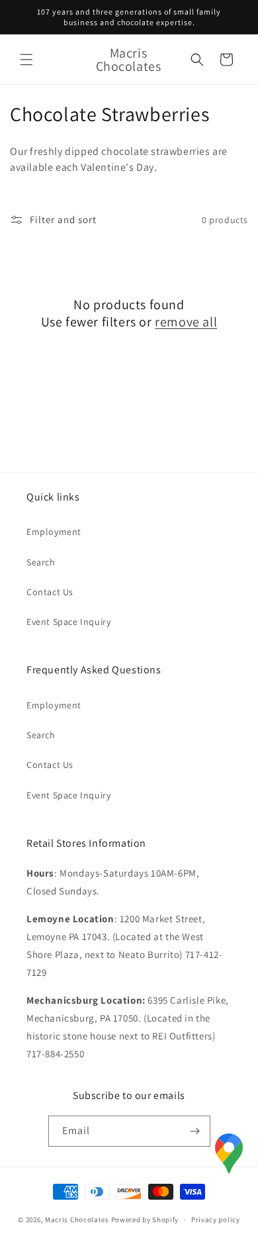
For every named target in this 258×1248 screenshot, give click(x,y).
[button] (26, 59)
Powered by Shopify (145, 1219)
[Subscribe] (195, 1131)
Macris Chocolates (77, 1219)
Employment (53, 532)
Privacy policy (215, 1219)
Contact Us (49, 592)
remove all (186, 321)
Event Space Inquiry (68, 622)
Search (41, 562)
